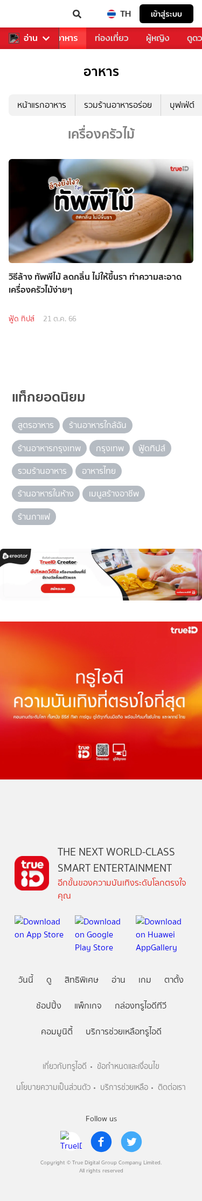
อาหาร (67, 38)
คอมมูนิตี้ (57, 1031)
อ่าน (31, 38)
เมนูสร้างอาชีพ (114, 493)
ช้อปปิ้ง (48, 1005)
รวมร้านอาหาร (42, 471)
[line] (71, 1141)
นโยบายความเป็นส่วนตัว (53, 1087)
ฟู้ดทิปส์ (151, 448)
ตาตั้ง (174, 980)
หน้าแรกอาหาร (41, 105)
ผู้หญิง (158, 38)
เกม (144, 980)
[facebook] (101, 1141)
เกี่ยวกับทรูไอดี (65, 1066)
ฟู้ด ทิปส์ (21, 319)
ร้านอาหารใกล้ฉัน (98, 425)
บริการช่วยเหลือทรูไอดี (124, 1031)
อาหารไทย (99, 471)
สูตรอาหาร (36, 425)
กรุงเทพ (110, 448)
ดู (49, 980)
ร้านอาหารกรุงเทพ (49, 448)
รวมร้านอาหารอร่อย (118, 105)
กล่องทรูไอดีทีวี (140, 1005)
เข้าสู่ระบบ (166, 14)
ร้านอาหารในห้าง (46, 493)
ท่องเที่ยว (112, 38)
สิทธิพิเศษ (82, 980)
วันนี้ (25, 980)
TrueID (30, 14)
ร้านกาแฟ (34, 516)
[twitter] (131, 1141)
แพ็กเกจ (88, 1005)
